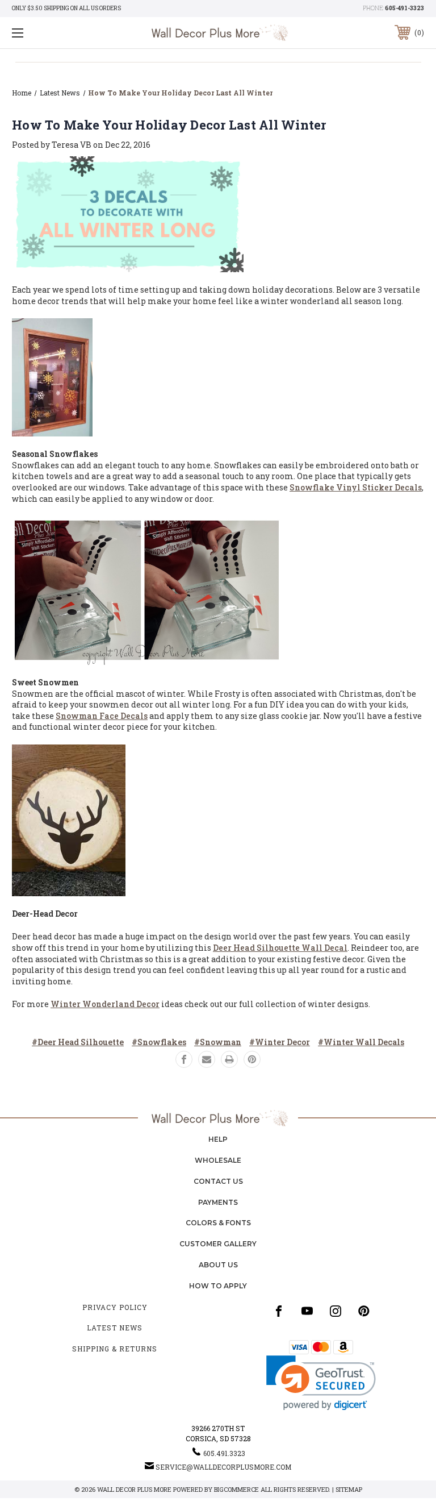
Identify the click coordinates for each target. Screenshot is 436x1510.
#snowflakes (159, 1042)
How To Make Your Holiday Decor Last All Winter (169, 125)
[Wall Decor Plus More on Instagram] (335, 1311)
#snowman (217, 1042)
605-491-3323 (404, 8)
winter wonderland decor (105, 1004)
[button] (321, 1383)
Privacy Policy (115, 1307)
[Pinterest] (252, 1059)
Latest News (114, 1327)
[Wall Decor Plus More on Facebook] (278, 1311)
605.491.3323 (224, 1453)
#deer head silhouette (78, 1042)
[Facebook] (183, 1059)
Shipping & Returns (114, 1348)
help (218, 1139)
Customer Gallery (218, 1243)
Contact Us (218, 1181)
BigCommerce (236, 1489)
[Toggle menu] (53, 32)
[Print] (229, 1059)
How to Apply (218, 1286)
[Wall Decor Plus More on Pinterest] (363, 1311)
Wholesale (218, 1160)
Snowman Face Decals (102, 715)
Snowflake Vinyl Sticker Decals (356, 487)
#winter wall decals (361, 1042)
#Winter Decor (279, 1042)
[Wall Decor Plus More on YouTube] (307, 1311)
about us (218, 1265)
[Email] (206, 1059)
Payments (218, 1202)
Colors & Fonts (218, 1222)
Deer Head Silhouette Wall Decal (280, 947)
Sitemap (349, 1489)
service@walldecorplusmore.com (223, 1466)
